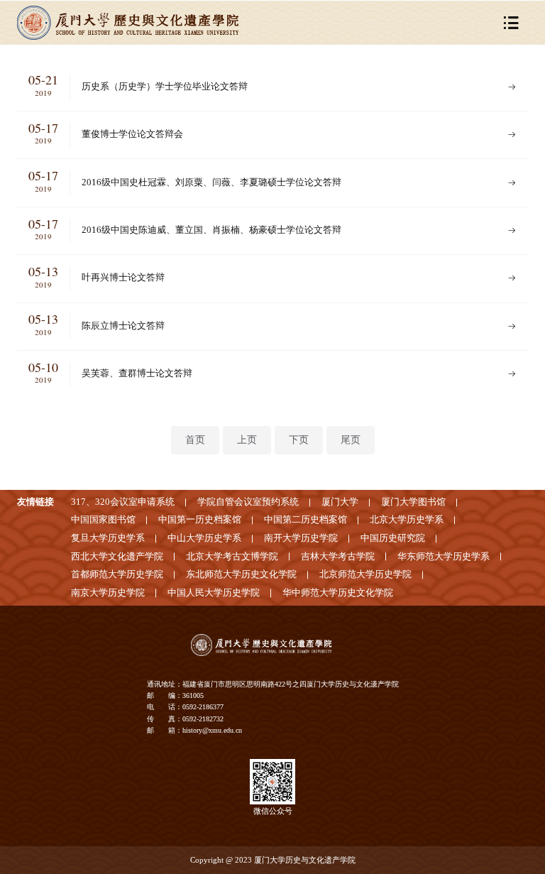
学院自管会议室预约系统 (248, 502)
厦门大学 (339, 502)
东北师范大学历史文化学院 (241, 574)
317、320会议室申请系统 (123, 502)
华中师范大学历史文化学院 (337, 593)
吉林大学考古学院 (338, 557)
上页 (247, 440)
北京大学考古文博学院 (232, 557)
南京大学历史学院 (108, 593)
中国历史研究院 (392, 538)
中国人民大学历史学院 (213, 593)
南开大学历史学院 (301, 538)
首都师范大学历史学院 (117, 574)
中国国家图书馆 (103, 520)
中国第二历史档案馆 (305, 520)
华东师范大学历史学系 (443, 557)
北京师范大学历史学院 (365, 574)
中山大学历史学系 (204, 538)
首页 (195, 440)
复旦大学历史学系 (108, 538)
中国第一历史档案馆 (199, 520)
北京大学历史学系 (407, 520)
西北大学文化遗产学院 (117, 557)
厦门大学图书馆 (413, 502)
